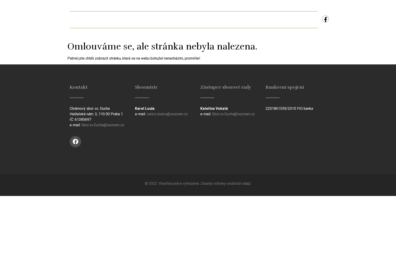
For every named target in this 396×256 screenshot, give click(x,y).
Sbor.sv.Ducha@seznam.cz (102, 125)
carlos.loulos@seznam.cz (167, 114)
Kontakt (303, 19)
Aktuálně (109, 19)
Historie (197, 19)
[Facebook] (325, 19)
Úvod (82, 19)
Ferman (139, 19)
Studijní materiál (234, 19)
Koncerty (272, 19)
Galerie (168, 19)
